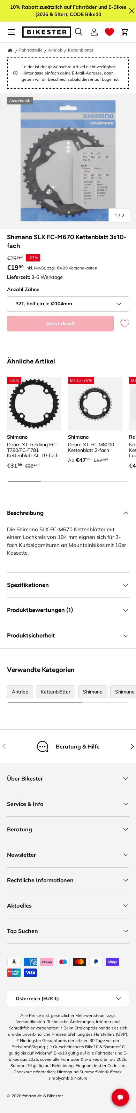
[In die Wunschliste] (121, 323)
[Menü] (11, 32)
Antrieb (55, 50)
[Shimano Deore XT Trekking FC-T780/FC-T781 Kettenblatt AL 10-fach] (34, 404)
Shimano (93, 692)
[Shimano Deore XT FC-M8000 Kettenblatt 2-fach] (95, 404)
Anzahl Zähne (23, 289)
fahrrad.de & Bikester (42, 1095)
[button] (109, 32)
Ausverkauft (60, 323)
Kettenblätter (80, 50)
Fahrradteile (31, 50)
